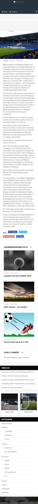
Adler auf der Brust (7, 423)
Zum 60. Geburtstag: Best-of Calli (16, 342)
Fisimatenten (8, 448)
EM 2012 (7, 464)
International (5, 456)
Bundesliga (5, 427)
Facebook (13, 232)
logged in (14, 357)
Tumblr (21, 236)
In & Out (7, 439)
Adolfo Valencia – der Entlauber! (15, 307)
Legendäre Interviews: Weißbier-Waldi (17, 276)
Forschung (4, 444)
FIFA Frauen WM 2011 (10, 472)
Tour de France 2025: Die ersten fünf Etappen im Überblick (17, 372)
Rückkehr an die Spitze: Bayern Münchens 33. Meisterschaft (18, 380)
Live (6, 476)
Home (3, 23)
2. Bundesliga (8, 435)
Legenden (9, 23)
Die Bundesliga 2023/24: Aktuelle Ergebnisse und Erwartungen (18, 383)
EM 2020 (7, 468)
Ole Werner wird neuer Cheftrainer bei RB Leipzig (15, 376)
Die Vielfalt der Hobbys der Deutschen (12, 387)
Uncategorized (6, 489)
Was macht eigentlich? (11, 452)
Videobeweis (5, 492)
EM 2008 (7, 460)
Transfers (4, 485)
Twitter (24, 232)
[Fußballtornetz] (28, 402)
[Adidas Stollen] (9, 402)
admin (6, 60)
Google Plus (10, 236)
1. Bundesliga (8, 431)
